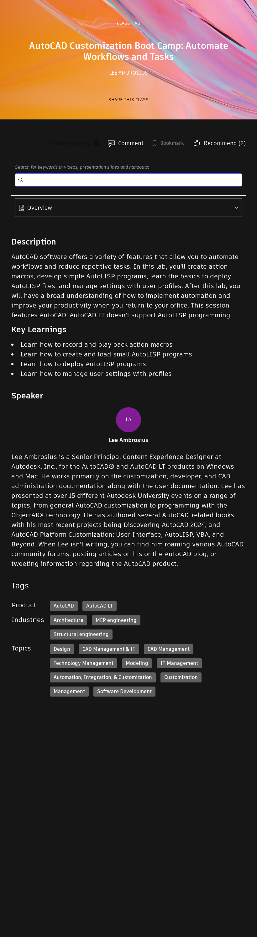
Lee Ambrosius (128, 73)
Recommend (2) (225, 143)
